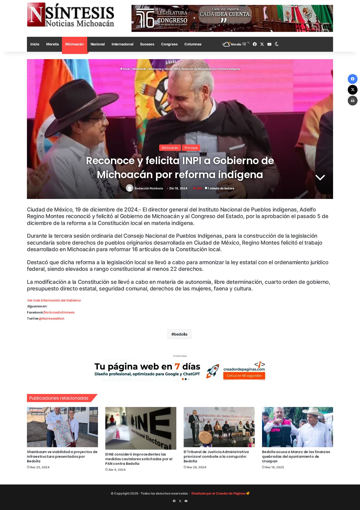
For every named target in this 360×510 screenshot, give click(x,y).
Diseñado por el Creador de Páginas (219, 493)
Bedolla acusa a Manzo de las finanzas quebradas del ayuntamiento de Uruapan (296, 456)
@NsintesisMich (51, 318)
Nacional (98, 44)
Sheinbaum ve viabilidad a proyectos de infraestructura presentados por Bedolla (62, 456)
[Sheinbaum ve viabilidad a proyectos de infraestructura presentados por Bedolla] (62, 427)
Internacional (122, 44)
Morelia (52, 44)
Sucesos (147, 44)
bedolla (180, 334)
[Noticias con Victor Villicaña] (70, 14)
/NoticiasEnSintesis (58, 312)
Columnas (192, 44)
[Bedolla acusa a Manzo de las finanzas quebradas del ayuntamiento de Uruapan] (297, 427)
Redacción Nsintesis (149, 188)
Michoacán (74, 44)
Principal (191, 148)
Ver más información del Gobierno (53, 300)
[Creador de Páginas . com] (180, 370)
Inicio (34, 44)
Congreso (169, 44)
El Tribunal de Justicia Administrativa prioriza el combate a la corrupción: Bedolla (216, 456)
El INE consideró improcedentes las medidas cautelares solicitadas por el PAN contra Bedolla (138, 459)
